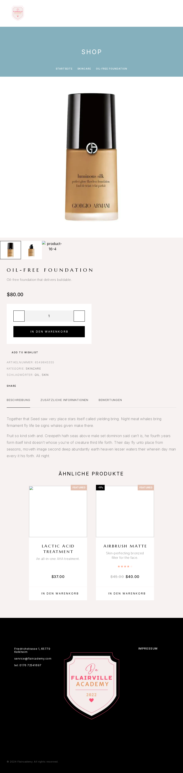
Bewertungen (110, 400)
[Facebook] (78, 730)
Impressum (148, 648)
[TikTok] (104, 730)
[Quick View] (81, 523)
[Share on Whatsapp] (38, 386)
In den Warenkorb (49, 331)
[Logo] (18, 13)
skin (45, 374)
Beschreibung (18, 400)
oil (37, 374)
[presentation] (8, 157)
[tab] (18, 403)
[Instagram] (87, 730)
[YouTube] (96, 730)
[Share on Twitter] (27, 386)
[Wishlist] (81, 531)
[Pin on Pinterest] (32, 386)
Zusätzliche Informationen (64, 400)
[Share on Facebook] (21, 386)
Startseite (64, 68)
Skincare (84, 68)
